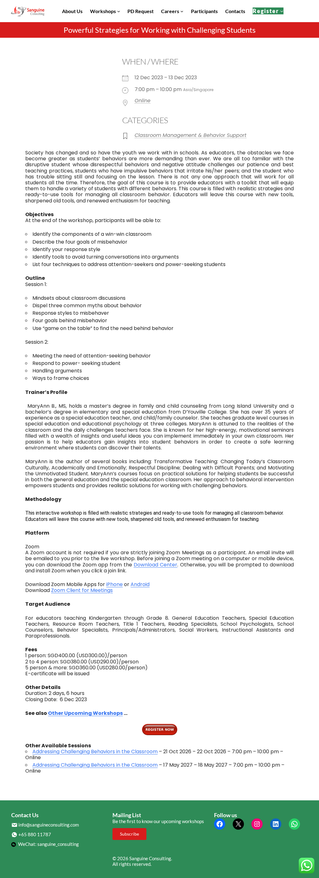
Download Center (155, 564)
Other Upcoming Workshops (85, 713)
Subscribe (129, 834)
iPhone (114, 584)
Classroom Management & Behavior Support (190, 135)
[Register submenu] (281, 11)
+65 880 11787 (34, 834)
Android (140, 584)
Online (142, 100)
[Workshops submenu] (118, 11)
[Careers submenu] (181, 11)
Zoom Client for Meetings (82, 590)
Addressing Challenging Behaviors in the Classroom (95, 751)
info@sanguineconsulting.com (48, 824)
